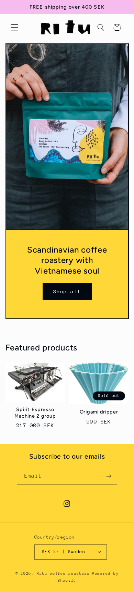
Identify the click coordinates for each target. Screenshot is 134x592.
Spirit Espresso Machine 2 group (35, 412)
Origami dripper (99, 412)
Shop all (67, 291)
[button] (14, 27)
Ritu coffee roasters (63, 573)
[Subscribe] (108, 476)
